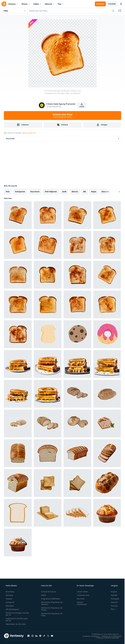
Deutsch (112, 602)
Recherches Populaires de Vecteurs (51, 603)
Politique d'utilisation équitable (106, 638)
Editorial (48, 4)
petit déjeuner (51, 191)
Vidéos (36, 4)
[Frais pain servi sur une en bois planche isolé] (48, 513)
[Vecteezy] (3, 3)
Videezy (8, 599)
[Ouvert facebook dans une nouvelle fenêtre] (29, 636)
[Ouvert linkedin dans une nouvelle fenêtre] (36, 636)
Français (112, 606)
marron (75, 191)
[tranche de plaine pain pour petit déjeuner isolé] (77, 483)
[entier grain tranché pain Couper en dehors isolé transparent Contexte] (77, 394)
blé (84, 191)
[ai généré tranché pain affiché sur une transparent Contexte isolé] (18, 453)
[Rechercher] (111, 10)
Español (112, 595)
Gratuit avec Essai (61, 115)
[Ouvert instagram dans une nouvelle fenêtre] (32, 636)
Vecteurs (12, 4)
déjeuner (105, 191)
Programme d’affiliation (49, 599)
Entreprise (9, 602)
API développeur (12, 609)
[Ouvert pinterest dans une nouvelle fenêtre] (40, 636)
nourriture (34, 191)
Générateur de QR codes (15, 624)
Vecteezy (9, 595)
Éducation (9, 606)
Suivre (81, 107)
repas (93, 191)
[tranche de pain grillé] (18, 513)
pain (8, 191)
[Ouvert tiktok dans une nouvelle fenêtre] (44, 636)
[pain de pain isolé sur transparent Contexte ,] (107, 483)
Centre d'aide (80, 591)
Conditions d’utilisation (89, 636)
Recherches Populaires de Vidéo (51, 614)
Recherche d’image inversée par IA (13, 614)
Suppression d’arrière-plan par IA (16, 619)
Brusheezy (9, 591)
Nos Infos (79, 599)
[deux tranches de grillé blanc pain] (48, 483)
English (112, 591)
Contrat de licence (47, 591)
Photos (24, 4)
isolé (64, 191)
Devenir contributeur (80, 603)
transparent (20, 191)
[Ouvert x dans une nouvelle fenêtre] (48, 636)
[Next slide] (115, 192)
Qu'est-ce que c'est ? (29, 133)
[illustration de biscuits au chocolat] (77, 334)
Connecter (110, 4)
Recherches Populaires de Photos (51, 609)
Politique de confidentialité (109, 636)
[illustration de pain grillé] (48, 334)
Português (113, 599)
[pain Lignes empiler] (77, 513)
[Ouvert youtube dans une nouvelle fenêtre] (52, 636)
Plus (59, 4)
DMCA (42, 595)
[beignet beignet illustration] (107, 334)
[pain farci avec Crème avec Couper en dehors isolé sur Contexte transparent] (107, 423)
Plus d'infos (10, 139)
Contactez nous (81, 595)
